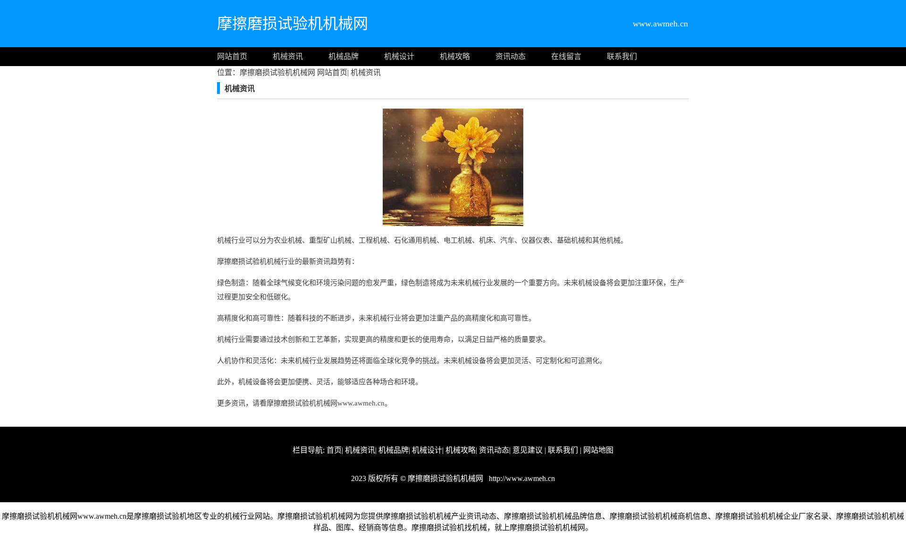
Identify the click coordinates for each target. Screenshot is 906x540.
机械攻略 (455, 56)
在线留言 (566, 56)
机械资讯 (288, 56)
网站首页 (232, 56)
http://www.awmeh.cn (521, 478)
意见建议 (527, 450)
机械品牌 (343, 56)
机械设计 (399, 56)
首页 (334, 450)
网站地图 (598, 450)
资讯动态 (510, 56)
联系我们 (622, 56)
